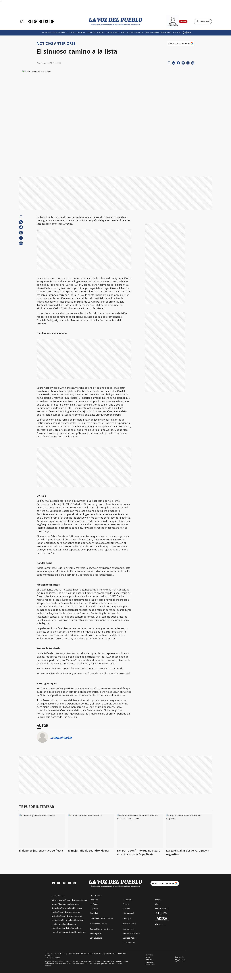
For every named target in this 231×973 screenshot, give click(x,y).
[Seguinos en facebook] (74, 883)
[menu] (22, 21)
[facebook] (178, 63)
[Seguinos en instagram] (69, 883)
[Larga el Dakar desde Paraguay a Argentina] (189, 831)
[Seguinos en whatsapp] (53, 883)
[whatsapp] (173, 63)
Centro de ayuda (149, 956)
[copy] (192, 63)
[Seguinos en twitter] (64, 883)
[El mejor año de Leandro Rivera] (91, 831)
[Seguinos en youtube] (58, 883)
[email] (188, 63)
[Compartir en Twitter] (183, 63)
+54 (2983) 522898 (52, 958)
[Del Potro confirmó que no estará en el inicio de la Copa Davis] (140, 831)
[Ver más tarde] (169, 63)
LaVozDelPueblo (61, 737)
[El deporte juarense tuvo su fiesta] (42, 831)
